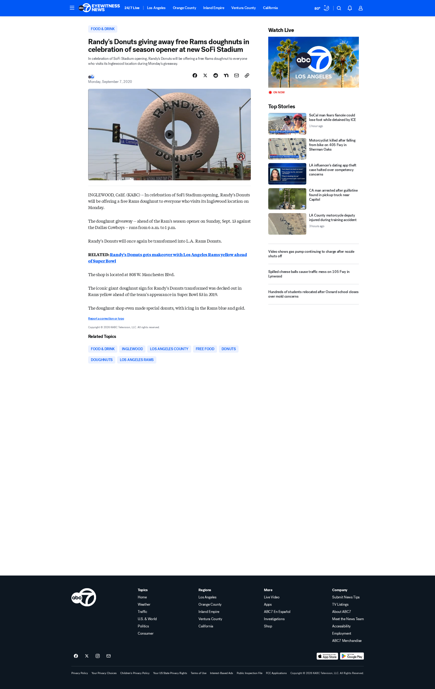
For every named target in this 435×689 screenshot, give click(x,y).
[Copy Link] (247, 75)
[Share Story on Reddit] (216, 75)
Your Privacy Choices (104, 673)
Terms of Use (198, 673)
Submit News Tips (346, 597)
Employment (341, 633)
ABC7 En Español (277, 612)
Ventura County (243, 7)
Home (142, 597)
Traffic (142, 612)
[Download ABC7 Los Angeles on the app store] (327, 656)
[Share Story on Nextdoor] (226, 75)
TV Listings (340, 604)
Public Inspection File (249, 673)
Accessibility (341, 626)
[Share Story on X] (205, 75)
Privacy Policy (79, 673)
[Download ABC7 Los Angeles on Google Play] (352, 656)
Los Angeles (156, 7)
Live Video (272, 597)
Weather (144, 604)
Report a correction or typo (106, 318)
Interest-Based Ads (221, 673)
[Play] (313, 62)
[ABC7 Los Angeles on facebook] (75, 656)
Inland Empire (213, 7)
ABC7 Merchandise (347, 641)
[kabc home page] (83, 597)
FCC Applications (276, 673)
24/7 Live (132, 7)
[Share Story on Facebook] (195, 75)
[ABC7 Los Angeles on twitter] (86, 656)
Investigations (274, 619)
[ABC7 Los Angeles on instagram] (97, 656)
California (270, 7)
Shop (268, 626)
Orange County (184, 7)
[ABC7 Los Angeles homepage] (99, 8)
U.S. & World (147, 619)
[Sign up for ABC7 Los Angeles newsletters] (108, 656)
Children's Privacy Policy (135, 673)
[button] (72, 7)
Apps (268, 604)
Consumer (145, 633)
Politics (143, 626)
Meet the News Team (348, 619)
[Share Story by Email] (236, 75)
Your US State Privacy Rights (170, 673)
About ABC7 (341, 612)
